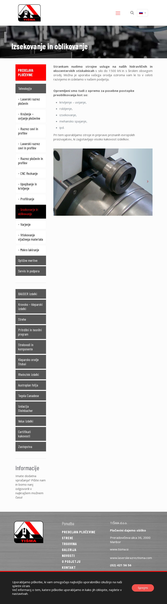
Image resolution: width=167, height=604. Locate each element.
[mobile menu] (117, 12)
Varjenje (25, 224)
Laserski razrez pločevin (29, 101)
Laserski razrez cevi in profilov (29, 145)
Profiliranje (27, 199)
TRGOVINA (69, 544)
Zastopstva (25, 446)
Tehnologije (25, 88)
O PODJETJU (71, 561)
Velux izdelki (25, 421)
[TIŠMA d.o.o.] (29, 12)
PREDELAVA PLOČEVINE (79, 532)
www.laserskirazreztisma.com (131, 558)
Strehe (22, 319)
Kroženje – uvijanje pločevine (29, 116)
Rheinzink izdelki (28, 374)
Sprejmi (143, 588)
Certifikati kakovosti (24, 433)
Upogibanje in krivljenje (27, 186)
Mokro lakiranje (29, 250)
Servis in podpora (29, 271)
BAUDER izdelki (27, 294)
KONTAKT (69, 567)
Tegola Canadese (28, 395)
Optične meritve (27, 260)
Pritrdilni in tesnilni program (30, 332)
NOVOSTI (68, 555)
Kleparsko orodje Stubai (28, 361)
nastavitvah (20, 593)
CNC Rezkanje (29, 173)
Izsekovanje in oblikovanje (28, 211)
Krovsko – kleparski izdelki (30, 306)
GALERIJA (69, 550)
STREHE (67, 538)
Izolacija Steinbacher (25, 408)
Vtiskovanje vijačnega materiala (30, 237)
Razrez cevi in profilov (28, 131)
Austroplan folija (28, 385)
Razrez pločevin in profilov (30, 160)
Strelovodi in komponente (25, 346)
